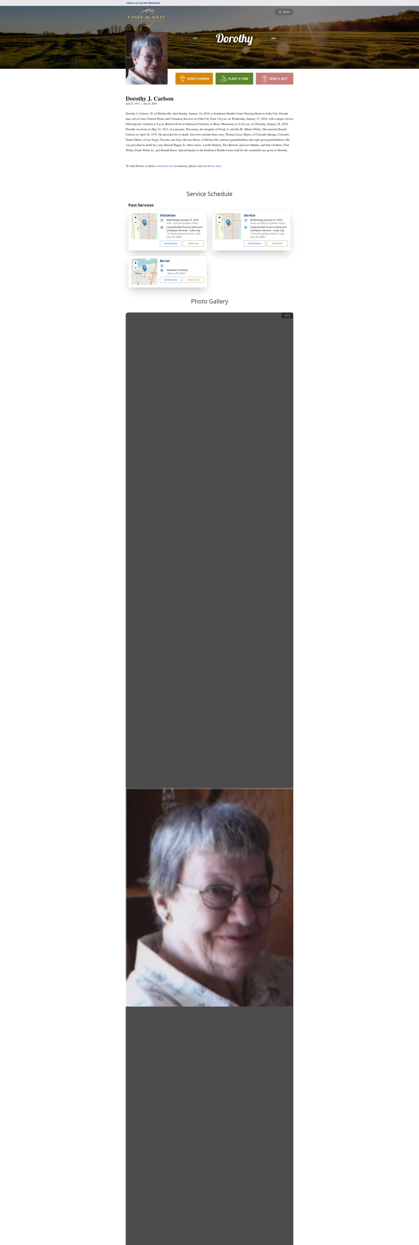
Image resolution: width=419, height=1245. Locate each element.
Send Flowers (193, 279)
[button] (144, 222)
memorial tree (165, 166)
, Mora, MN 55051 (176, 273)
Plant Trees (193, 243)
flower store (214, 166)
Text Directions (170, 243)
